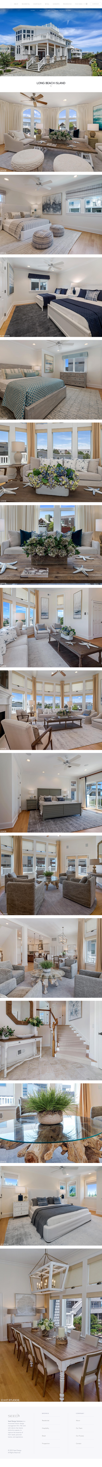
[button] (80, 4)
